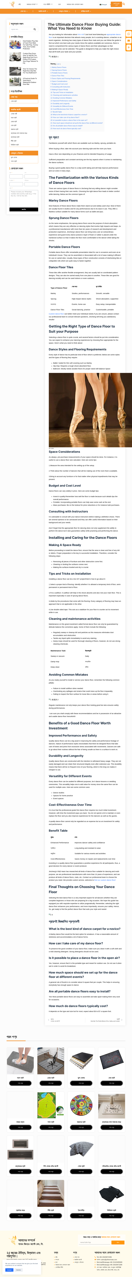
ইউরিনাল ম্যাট (15, 145)
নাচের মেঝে (81, 34)
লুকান (58, 64)
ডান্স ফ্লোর (14, 157)
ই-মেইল (11, 180)
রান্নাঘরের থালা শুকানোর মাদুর (19, 133)
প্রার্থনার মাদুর (20, 1210)
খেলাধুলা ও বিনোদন (63, 11)
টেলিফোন (27, 180)
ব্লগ (59, 4)
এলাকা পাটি (14, 114)
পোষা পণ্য (23, 11)
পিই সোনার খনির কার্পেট (50, 1166)
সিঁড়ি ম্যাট (13, 141)
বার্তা (10, 188)
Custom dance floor (56, 314)
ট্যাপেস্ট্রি (81, 1210)
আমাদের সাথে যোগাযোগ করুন (75, 4)
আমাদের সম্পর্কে (31, 4)
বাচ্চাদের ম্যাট (14, 129)
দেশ (25, 172)
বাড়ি (19, 4)
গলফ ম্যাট (14, 161)
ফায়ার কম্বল (20, 1122)
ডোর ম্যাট (13, 125)
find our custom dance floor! (105, 880)
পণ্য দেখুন (20, 1083)
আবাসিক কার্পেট (42, 11)
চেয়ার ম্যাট (14, 121)
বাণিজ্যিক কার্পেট (85, 11)
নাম (10, 172)
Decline (18, 1270)
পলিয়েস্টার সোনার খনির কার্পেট (111, 1166)
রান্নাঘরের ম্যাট (15, 137)
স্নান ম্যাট (14, 118)
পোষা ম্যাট (14, 101)
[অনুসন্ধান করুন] (34, 29)
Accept (9, 1270)
